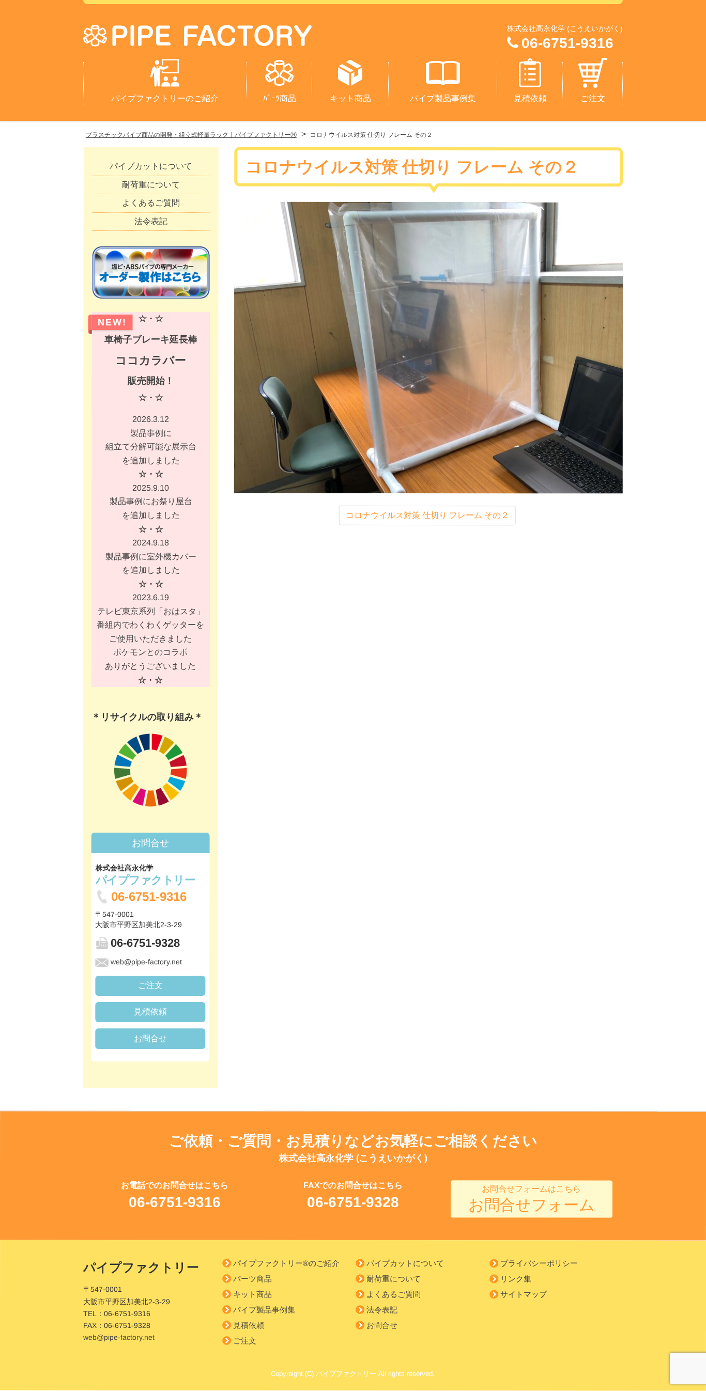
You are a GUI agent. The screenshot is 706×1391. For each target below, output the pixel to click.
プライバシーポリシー (539, 1263)
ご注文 (592, 98)
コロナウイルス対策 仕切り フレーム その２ (427, 514)
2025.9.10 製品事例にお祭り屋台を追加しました (151, 508)
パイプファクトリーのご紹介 (165, 98)
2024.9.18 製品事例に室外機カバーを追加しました (150, 563)
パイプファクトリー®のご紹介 (286, 1263)
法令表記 (150, 220)
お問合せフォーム (531, 1199)
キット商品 (350, 98)
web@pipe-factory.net (146, 961)
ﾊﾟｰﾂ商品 (279, 98)
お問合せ (150, 1038)
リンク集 (515, 1279)
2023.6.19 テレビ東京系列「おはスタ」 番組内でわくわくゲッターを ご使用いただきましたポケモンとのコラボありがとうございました (150, 638)
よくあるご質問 (151, 202)
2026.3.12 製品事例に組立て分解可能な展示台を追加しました (150, 446)
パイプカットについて (151, 166)
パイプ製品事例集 (443, 98)
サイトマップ (523, 1294)
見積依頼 (530, 98)
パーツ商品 (252, 1278)
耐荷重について (151, 184)
